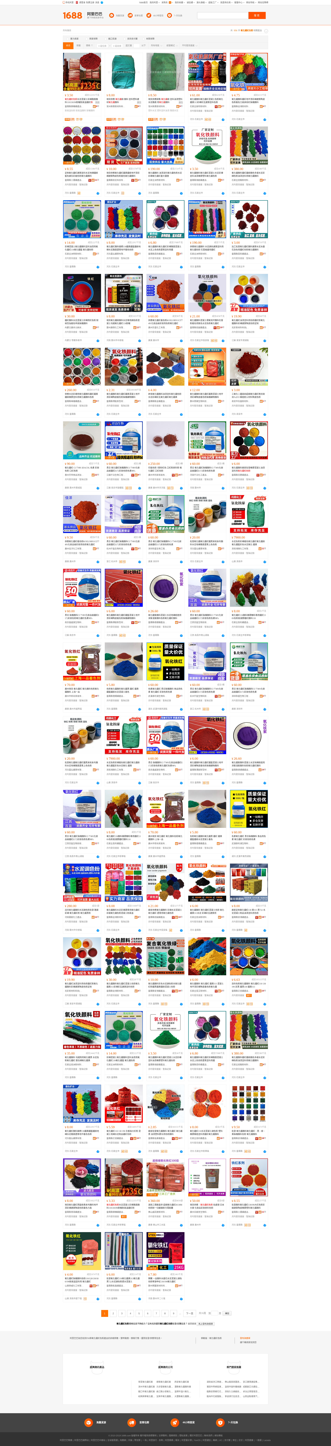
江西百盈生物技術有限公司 (199, 622)
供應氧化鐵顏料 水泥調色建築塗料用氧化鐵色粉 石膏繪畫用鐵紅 (207, 248)
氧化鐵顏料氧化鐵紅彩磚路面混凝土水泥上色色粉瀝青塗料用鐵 (164, 248)
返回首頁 (192, 1324)
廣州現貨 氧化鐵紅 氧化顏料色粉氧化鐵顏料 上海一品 (82, 690)
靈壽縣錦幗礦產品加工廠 (74, 106)
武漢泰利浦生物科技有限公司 (157, 696)
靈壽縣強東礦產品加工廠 (157, 1138)
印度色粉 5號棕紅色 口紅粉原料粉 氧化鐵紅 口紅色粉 (165, 469)
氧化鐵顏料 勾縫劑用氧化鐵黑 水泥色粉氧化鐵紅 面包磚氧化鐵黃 (82, 1059)
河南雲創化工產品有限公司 (74, 917)
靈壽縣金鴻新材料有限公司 (241, 106)
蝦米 (177, 1440)
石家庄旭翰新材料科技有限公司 (241, 180)
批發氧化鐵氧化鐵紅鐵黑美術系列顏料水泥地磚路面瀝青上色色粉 (206, 543)
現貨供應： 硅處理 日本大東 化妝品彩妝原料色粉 (207, 1206)
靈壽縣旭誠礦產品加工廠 (199, 327)
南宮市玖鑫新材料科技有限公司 (241, 401)
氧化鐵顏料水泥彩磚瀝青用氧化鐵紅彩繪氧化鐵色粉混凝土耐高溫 (123, 911)
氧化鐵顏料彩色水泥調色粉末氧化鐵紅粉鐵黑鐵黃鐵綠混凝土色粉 (164, 985)
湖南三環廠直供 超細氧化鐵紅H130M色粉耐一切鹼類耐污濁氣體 (165, 1206)
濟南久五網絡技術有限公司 (237, 1391)
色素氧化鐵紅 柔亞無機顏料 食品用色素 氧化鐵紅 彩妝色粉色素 (165, 690)
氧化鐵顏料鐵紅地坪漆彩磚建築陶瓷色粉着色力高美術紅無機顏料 (248, 101)
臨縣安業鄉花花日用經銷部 (219, 1391)
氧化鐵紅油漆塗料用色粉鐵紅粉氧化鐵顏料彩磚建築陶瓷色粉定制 (248, 322)
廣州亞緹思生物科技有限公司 (199, 1212)
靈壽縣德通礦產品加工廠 (157, 622)
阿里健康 (249, 1440)
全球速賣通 (112, 1440)
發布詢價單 (245, 1338)
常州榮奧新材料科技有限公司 (116, 106)
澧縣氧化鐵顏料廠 (182, 1387)
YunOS (197, 1440)
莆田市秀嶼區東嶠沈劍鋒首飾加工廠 (223, 1387)
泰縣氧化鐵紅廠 (163, 1382)
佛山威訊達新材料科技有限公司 (157, 1212)
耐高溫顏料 (81, 110)
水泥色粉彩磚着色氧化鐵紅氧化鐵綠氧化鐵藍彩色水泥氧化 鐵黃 (248, 543)
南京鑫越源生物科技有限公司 (74, 622)
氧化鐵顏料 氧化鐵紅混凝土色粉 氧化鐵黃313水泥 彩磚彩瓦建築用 (207, 911)
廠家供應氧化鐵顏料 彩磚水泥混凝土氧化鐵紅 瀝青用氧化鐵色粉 (165, 911)
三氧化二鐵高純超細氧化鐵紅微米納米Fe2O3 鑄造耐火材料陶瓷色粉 (248, 395)
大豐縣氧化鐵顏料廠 (183, 1396)
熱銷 (97, 102)
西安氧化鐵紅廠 (181, 1382)
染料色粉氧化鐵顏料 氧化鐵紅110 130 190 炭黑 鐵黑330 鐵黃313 (249, 985)
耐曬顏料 (91, 110)
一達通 (258, 1440)
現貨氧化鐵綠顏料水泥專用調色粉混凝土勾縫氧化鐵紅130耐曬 (123, 322)
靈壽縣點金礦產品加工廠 (157, 401)
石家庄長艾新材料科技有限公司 (199, 991)
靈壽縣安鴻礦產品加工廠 (241, 917)
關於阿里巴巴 (196, 1435)
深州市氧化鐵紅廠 (146, 1387)
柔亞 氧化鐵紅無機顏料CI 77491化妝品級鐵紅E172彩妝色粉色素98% (123, 469)
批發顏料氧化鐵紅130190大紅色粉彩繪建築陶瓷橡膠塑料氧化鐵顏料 (248, 1206)
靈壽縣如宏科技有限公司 (116, 180)
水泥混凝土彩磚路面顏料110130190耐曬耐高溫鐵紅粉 (123, 1206)
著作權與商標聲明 (148, 1435)
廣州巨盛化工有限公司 (157, 327)
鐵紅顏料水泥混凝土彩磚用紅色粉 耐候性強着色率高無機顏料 (81, 322)
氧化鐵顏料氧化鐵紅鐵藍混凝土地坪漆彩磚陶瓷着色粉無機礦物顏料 (123, 617)
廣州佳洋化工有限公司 (74, 549)
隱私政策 (183, 1435)
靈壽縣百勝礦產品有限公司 (241, 475)
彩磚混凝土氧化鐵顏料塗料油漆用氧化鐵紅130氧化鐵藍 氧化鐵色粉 (81, 248)
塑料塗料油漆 (163, 110)
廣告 (139, 102)
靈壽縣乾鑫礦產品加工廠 (116, 1286)
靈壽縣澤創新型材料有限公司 (116, 622)
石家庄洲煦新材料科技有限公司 (157, 180)
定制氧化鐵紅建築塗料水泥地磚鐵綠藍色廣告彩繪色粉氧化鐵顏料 (81, 174)
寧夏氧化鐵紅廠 (145, 1382)
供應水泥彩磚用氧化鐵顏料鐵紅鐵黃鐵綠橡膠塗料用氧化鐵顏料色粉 (81, 395)
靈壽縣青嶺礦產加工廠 (74, 1212)
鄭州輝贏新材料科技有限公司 (157, 1286)
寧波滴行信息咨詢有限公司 (237, 1396)
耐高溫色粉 (70, 110)
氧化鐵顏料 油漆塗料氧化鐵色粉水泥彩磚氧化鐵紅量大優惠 (165, 174)
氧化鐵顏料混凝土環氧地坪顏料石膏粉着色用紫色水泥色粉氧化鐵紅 (206, 322)
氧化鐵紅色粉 (215, 1338)
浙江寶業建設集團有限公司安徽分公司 (260, 1382)
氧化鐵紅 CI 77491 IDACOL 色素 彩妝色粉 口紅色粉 (82, 469)
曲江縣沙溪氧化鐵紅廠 (166, 1391)
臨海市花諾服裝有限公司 (218, 1396)
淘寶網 (123, 1440)
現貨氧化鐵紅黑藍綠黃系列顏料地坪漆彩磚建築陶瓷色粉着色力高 (81, 1206)
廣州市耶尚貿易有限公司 (74, 696)
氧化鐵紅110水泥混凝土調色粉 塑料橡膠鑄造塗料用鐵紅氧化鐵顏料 (206, 1132)
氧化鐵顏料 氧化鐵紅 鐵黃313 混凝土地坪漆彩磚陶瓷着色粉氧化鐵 (207, 985)
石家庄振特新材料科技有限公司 (199, 106)
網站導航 (218, 1435)
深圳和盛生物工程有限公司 (157, 549)
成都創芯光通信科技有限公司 (256, 1387)
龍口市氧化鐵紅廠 (146, 1391)
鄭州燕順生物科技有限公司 (199, 401)
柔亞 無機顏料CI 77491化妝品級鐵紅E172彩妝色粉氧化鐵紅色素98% (82, 617)
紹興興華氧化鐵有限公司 (149, 1396)
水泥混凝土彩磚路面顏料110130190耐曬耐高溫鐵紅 (81, 101)
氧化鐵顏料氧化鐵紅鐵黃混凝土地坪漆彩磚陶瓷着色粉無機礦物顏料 (123, 395)
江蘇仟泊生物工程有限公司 (116, 475)
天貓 (130, 1440)
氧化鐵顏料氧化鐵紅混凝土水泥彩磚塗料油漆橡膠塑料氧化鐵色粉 (206, 174)
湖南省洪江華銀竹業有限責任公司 (222, 1382)
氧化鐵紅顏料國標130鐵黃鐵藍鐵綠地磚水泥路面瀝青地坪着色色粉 (124, 248)
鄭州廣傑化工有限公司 (116, 327)
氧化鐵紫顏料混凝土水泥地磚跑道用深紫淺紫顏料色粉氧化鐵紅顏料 (164, 617)
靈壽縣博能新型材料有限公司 (116, 401)
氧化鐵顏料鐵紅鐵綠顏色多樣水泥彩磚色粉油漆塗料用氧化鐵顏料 (248, 174)
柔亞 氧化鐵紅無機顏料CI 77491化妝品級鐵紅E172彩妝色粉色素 (206, 469)
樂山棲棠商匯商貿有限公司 (237, 1382)
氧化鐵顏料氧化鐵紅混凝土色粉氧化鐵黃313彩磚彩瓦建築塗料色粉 (206, 101)
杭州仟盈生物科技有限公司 (116, 549)
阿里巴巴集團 (66, 1440)
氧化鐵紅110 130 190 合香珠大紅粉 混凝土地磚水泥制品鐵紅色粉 (124, 1132)
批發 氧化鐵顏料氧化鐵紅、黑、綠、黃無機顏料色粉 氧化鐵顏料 (248, 1132)
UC (220, 1440)
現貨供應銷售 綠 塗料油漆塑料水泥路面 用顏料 (165, 101)
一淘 (145, 1440)
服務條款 (173, 1435)
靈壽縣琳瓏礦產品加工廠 (74, 401)
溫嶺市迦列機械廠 (233, 1387)
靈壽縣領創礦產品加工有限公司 (199, 180)
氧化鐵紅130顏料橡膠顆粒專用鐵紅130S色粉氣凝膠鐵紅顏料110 (249, 617)
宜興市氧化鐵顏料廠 (165, 1396)
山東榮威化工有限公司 (74, 1286)
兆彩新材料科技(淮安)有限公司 (241, 327)
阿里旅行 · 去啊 (156, 1440)
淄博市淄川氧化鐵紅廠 (184, 1391)
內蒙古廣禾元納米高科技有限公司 (74, 327)
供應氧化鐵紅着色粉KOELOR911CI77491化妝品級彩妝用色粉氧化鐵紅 (165, 322)
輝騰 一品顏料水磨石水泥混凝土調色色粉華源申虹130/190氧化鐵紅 (165, 1280)
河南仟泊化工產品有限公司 (199, 475)
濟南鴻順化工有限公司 (241, 549)
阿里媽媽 (169, 1440)
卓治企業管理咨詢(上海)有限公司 (258, 1391)
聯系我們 (208, 1435)
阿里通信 (207, 1440)
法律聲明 (163, 1435)
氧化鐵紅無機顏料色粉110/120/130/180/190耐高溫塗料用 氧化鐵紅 (81, 1280)
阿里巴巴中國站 (98, 1440)
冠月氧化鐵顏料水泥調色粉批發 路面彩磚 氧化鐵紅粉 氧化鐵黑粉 (81, 911)
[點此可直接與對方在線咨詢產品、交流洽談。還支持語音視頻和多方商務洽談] (223, 119)
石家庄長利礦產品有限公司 (241, 622)
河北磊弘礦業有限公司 (116, 254)
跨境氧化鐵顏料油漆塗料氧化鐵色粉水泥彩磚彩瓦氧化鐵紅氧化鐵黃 (164, 395)
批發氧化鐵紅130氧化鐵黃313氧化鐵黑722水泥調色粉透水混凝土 (123, 1280)
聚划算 (137, 1440)
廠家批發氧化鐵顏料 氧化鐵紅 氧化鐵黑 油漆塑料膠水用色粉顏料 (165, 1132)
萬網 (215, 1440)
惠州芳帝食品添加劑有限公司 (74, 475)
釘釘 (241, 1440)
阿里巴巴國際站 (81, 1440)
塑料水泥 (152, 110)
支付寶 (227, 1440)
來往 (235, 1440)
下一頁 (189, 1313)
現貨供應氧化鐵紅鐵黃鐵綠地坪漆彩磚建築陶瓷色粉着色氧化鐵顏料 (123, 174)
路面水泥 (174, 110)
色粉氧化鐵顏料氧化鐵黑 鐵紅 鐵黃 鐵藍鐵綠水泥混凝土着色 (123, 690)
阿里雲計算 (187, 1440)
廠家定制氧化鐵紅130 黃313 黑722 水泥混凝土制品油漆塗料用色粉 (248, 911)
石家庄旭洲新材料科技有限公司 (199, 917)
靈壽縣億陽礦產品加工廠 (116, 696)
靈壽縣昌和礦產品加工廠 (157, 254)
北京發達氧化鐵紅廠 (165, 1387)
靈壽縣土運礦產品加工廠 (74, 180)
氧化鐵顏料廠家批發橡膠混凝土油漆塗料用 (248, 469)
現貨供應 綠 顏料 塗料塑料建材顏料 (123, 101)
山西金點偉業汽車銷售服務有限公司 (259, 1396)
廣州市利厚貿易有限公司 (157, 475)
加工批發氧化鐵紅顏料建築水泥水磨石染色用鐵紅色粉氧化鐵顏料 (248, 248)
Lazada (267, 1440)
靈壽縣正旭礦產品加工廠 (241, 991)
